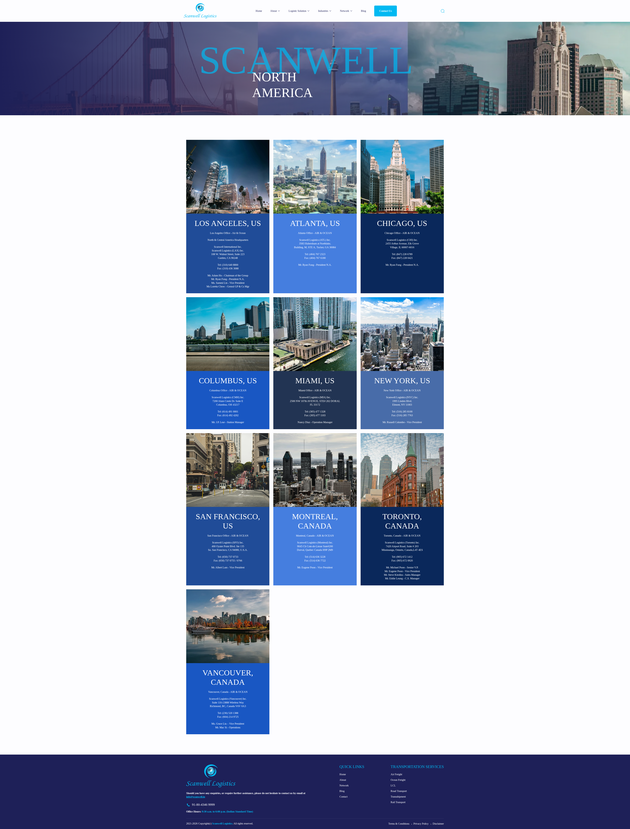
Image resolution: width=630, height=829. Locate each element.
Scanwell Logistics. (222, 823)
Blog (363, 11)
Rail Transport (398, 802)
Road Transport (399, 791)
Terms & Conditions (398, 823)
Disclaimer (438, 823)
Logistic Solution (297, 11)
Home (259, 11)
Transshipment (398, 796)
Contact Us (385, 11)
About (273, 11)
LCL (393, 785)
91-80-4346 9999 (203, 804)
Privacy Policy (421, 823)
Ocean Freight (398, 780)
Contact (343, 796)
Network (344, 11)
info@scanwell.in (195, 796)
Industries (323, 11)
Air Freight (396, 774)
